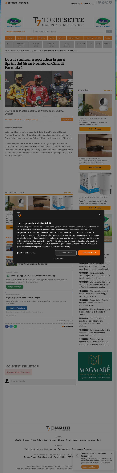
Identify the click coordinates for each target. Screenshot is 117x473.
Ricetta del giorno (51, 45)
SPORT (13, 51)
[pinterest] (106, 2)
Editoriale (53, 440)
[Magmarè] (95, 366)
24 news (61, 440)
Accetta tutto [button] (89, 253)
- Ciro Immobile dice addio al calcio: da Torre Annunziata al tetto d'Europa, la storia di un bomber (94, 284)
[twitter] (103, 2)
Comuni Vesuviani (75, 38)
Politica (32, 38)
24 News (61, 38)
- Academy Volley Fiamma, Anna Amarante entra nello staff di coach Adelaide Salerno (93, 342)
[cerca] (109, 31)
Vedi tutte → (68, 193)
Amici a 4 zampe (50, 449)
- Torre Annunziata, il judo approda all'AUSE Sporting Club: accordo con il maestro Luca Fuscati (94, 266)
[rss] (110, 2)
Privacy (33, 457)
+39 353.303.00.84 (23, 279)
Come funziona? (11, 315)
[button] (26, 253)
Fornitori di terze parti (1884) (63, 235)
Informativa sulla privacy (60, 246)
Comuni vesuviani (72, 440)
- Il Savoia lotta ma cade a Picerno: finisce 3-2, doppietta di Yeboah (94, 312)
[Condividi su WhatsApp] (15, 326)
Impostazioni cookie (42, 246)
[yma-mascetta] (14, 22)
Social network (77, 449)
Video (98, 44)
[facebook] (99, 2)
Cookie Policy (53, 457)
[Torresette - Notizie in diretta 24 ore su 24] (58, 428)
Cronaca (21, 38)
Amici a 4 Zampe (36, 45)
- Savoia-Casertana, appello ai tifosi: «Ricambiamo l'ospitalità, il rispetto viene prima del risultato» (93, 322)
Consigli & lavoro (37, 449)
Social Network (67, 45)
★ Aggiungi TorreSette (16, 308)
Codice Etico (42, 457)
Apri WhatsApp (15, 287)
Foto (90, 44)
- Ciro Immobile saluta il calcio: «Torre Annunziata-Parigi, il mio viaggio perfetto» (93, 294)
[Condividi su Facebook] (7, 326)
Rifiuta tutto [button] (65, 253)
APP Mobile (72, 457)
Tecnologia (80, 44)
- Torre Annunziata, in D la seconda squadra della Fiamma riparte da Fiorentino (94, 333)
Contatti (107, 44)
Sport (52, 38)
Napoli (108, 38)
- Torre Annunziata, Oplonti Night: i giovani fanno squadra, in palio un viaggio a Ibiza (94, 275)
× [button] (99, 214)
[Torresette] (59, 21)
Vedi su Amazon (95, 129)
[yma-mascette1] (103, 22)
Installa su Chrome (90, 467)
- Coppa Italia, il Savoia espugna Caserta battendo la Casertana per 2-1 (93, 303)
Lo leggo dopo (67, 119)
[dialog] (58, 236)
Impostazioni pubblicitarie (61, 244)
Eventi (9, 44)
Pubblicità (63, 457)
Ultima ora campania (87, 440)
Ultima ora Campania (93, 38)
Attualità (10, 38)
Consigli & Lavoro (21, 45)
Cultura (42, 38)
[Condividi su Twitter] (11, 326)
